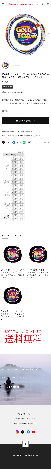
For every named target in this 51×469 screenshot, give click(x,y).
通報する (46, 142)
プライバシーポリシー (25, 414)
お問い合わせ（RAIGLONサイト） (25, 423)
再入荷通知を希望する (25, 120)
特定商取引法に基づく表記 (25, 418)
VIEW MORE (13, 387)
